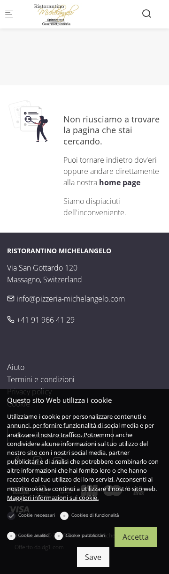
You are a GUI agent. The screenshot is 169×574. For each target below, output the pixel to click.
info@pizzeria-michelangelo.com (70, 299)
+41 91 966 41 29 (45, 320)
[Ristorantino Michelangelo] (59, 14)
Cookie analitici (33, 535)
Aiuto (15, 367)
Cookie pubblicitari (85, 535)
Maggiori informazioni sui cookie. (53, 497)
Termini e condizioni (41, 379)
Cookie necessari (36, 515)
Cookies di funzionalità (95, 515)
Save (93, 557)
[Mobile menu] (9, 14)
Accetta (136, 537)
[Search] (146, 13)
